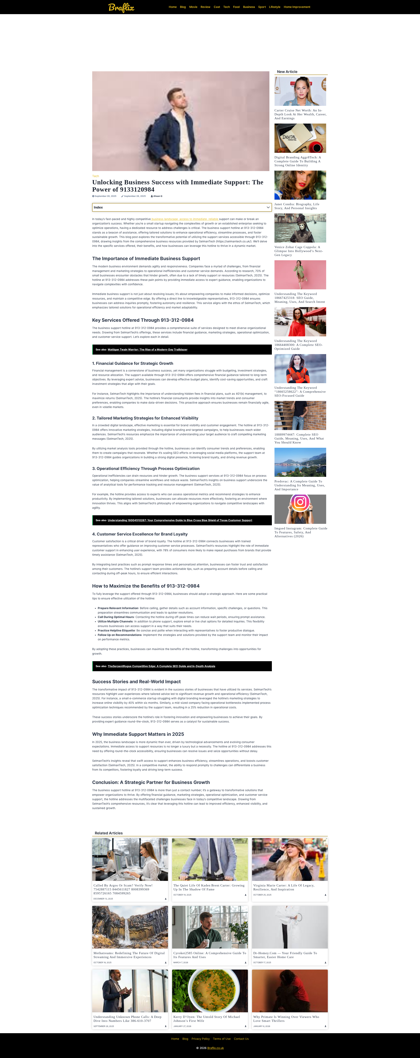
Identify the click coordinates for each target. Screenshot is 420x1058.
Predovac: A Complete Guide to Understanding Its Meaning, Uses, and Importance (299, 485)
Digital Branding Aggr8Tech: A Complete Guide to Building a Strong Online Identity (297, 161)
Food (236, 7)
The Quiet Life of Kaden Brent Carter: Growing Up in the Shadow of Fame (209, 887)
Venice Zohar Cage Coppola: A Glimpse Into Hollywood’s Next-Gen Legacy (298, 251)
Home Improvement (297, 7)
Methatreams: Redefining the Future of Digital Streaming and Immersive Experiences (129, 955)
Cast (217, 7)
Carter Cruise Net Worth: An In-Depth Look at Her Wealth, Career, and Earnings (300, 114)
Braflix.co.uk (215, 1048)
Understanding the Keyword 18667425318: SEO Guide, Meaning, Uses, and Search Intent (299, 297)
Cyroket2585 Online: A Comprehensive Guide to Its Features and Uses (209, 955)
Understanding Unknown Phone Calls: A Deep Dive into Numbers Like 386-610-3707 (128, 1019)
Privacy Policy (201, 1038)
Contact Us (241, 1038)
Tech (226, 7)
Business (249, 7)
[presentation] (300, 91)
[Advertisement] (210, 39)
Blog (183, 7)
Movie (193, 7)
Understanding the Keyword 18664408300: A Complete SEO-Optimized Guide (298, 344)
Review (205, 7)
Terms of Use (222, 1038)
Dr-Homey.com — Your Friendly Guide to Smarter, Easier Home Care (285, 955)
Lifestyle (274, 7)
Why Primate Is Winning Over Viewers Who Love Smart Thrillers (286, 1019)
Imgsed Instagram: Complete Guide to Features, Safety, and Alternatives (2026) (300, 532)
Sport (262, 7)
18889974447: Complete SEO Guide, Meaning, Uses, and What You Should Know (299, 438)
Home (173, 7)
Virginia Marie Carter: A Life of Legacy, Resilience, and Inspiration (284, 887)
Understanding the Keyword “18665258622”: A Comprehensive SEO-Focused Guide (300, 391)
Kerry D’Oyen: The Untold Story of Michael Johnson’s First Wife (206, 1019)
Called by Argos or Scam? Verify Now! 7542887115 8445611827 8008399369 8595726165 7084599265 (123, 889)
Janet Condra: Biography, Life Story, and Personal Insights (296, 206)
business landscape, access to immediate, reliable (185, 219)
